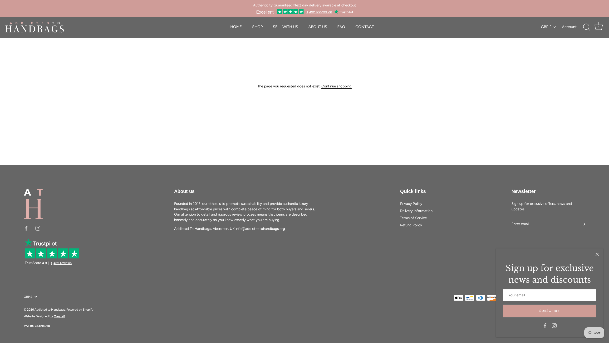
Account (569, 27)
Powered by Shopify (79, 309)
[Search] (586, 27)
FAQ (341, 27)
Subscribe (549, 311)
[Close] (597, 254)
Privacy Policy (411, 204)
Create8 (59, 316)
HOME (236, 27)
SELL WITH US (285, 27)
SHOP (257, 27)
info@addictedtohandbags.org (260, 229)
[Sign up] (582, 224)
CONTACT (364, 27)
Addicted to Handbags (49, 309)
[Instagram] (554, 325)
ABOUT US (317, 27)
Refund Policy (411, 225)
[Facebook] (545, 325)
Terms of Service (413, 218)
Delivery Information (416, 211)
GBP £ (546, 27)
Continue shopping (336, 86)
